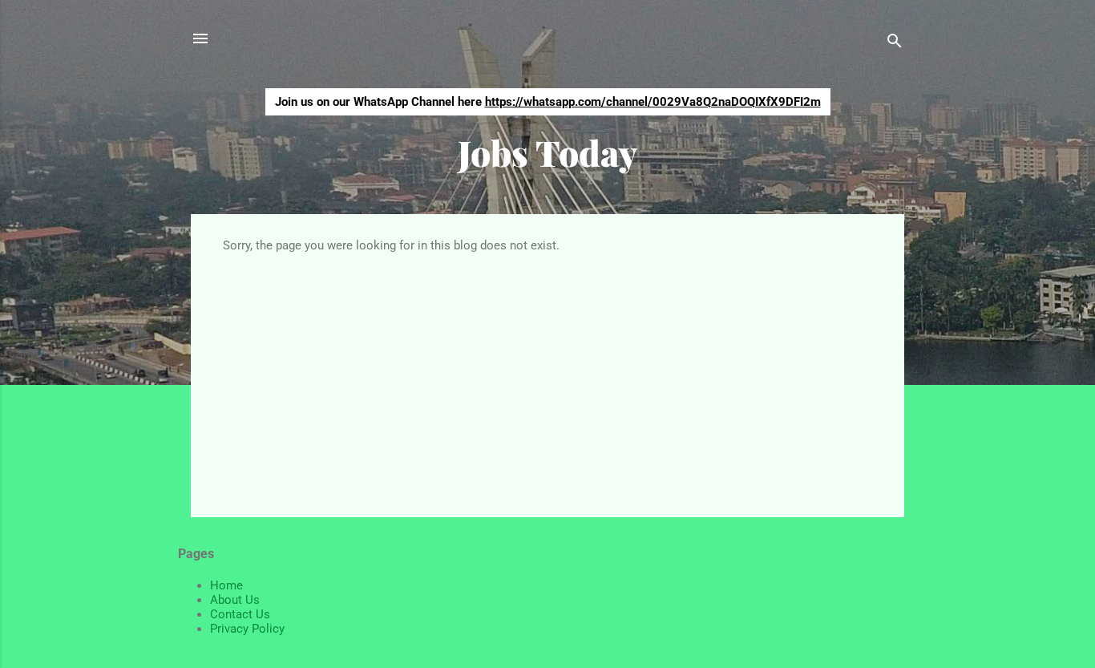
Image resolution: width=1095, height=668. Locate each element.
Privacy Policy (247, 628)
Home (226, 585)
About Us (235, 600)
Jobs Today (547, 152)
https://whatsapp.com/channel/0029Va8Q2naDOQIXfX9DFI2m (653, 102)
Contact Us (240, 614)
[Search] (894, 43)
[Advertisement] (547, 373)
